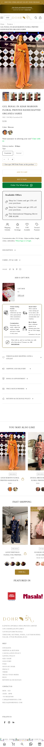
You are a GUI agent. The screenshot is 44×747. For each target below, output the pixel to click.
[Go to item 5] (37, 96)
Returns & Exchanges (11, 680)
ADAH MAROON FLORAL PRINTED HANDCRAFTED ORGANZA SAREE (9, 479)
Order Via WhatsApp (19, 185)
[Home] (4, 744)
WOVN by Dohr (8, 666)
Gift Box (21, 289)
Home (2, 24)
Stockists (6, 648)
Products (10, 24)
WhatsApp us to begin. (24, 241)
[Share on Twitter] (13, 269)
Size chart (6, 658)
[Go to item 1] (5, 96)
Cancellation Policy (11, 653)
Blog (4, 677)
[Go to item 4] (29, 96)
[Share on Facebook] (10, 269)
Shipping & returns (10, 650)
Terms (5, 672)
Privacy (5, 669)
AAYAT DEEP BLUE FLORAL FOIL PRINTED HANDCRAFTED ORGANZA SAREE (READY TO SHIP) (12, 553)
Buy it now (22, 179)
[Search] (22, 744)
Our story (6, 661)
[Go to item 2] (13, 96)
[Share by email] (20, 269)
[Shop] (13, 744)
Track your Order (10, 675)
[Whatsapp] (30, 744)
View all (22, 572)
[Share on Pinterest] (17, 269)
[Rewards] (39, 744)
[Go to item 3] (21, 96)
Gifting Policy (8, 656)
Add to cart (22, 172)
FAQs (4, 664)
